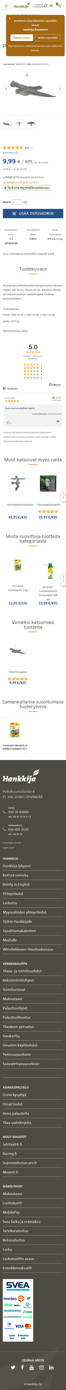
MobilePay (11, 1212)
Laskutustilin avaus (18, 1258)
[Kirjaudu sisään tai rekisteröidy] (51, 5)
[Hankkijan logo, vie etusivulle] (24, 5)
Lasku (7, 1249)
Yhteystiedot (13, 893)
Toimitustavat (14, 989)
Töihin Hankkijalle (17, 921)
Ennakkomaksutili (17, 1267)
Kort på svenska (15, 875)
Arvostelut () (10, 152)
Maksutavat (12, 998)
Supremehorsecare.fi (20, 1162)
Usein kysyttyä (14, 1094)
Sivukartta (11, 1035)
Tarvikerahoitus (15, 1230)
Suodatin (12, 388)
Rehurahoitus (14, 1240)
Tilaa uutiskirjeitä (17, 1122)
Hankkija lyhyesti (17, 865)
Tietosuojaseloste (17, 1054)
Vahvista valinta (21, 37)
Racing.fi (10, 1153)
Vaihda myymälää (47, 37)
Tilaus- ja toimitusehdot (22, 970)
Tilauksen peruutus (18, 1026)
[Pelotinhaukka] (33, 89)
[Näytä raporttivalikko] (58, 422)
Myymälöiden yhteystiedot (24, 912)
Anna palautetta (16, 1113)
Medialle (10, 940)
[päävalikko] (6, 5)
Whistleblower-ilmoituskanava (28, 949)
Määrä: (7, 202)
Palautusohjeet (15, 1008)
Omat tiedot (12, 1104)
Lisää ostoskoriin (36, 213)
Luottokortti (12, 1202)
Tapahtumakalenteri (19, 930)
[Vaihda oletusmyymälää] (45, 6)
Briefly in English (16, 884)
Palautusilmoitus (17, 1017)
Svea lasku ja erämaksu (22, 1221)
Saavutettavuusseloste (21, 1063)
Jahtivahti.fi (12, 1144)
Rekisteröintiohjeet (18, 980)
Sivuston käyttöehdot (20, 1045)
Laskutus (10, 902)
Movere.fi (10, 1172)
